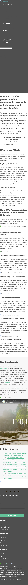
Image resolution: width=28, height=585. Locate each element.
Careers (8, 21)
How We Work (11, 26)
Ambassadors (11, 12)
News (5, 30)
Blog (7, 33)
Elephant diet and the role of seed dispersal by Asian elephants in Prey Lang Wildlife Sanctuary (14, 476)
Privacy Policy (17, 579)
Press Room (10, 35)
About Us (9, 7)
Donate (5, 42)
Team (8, 14)
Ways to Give (7, 40)
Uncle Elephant (21, 388)
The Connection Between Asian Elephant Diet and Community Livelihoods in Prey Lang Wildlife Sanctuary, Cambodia (14, 460)
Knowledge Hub (11, 28)
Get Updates (10, 37)
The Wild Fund (11, 19)
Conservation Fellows (13, 16)
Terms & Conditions (6, 579)
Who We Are (7, 4)
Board (8, 9)
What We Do (7, 23)
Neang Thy (8, 382)
